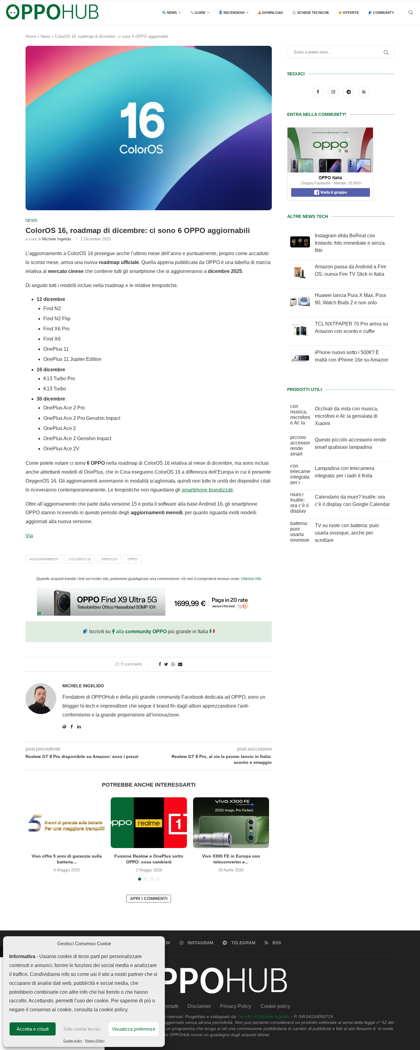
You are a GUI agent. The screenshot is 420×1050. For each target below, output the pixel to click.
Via (29, 535)
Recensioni (233, 12)
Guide (199, 12)
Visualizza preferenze (133, 1029)
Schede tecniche (312, 12)
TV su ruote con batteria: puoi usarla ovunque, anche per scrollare (347, 533)
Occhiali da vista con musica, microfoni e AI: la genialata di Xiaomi (346, 416)
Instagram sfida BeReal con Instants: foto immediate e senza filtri (350, 243)
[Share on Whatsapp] (173, 664)
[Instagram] (334, 91)
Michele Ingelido (56, 239)
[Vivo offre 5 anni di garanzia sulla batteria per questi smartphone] (67, 822)
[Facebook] (318, 91)
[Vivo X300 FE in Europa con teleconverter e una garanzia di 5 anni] (231, 822)
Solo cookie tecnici (82, 1029)
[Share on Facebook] (160, 664)
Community (383, 12)
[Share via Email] (180, 664)
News (171, 12)
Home (31, 36)
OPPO (132, 559)
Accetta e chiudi (33, 1029)
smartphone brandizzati (207, 489)
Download (272, 12)
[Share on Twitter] (166, 664)
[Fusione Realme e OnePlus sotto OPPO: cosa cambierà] (149, 822)
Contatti (169, 1006)
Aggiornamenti (44, 559)
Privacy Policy (95, 1040)
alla (141, 631)
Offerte (350, 12)
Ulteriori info (251, 579)
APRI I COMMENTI (149, 898)
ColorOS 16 (80, 559)
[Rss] (364, 91)
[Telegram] (349, 91)
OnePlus (109, 559)
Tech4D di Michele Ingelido (263, 1016)
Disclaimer (199, 1006)
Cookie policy (72, 1040)
